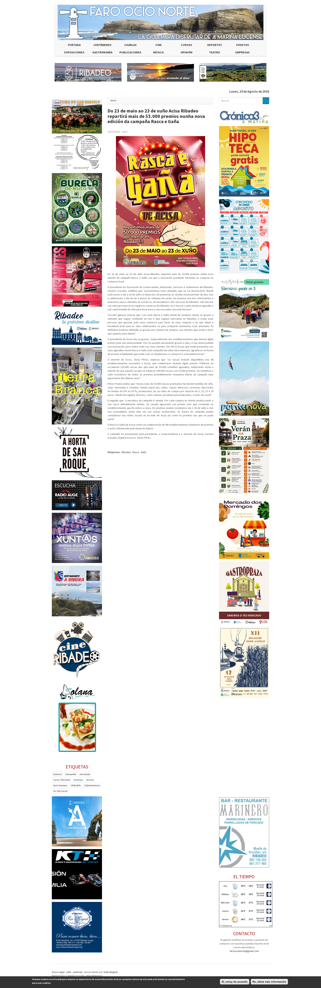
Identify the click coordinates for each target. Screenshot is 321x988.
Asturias (78, 779)
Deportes (214, 45)
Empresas (242, 52)
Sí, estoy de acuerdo (235, 981)
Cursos (186, 45)
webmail (77, 972)
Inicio (113, 100)
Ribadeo (126, 452)
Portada (74, 45)
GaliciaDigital (110, 972)
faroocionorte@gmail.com (244, 951)
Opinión (186, 52)
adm (68, 972)
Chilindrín (76, 785)
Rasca (135, 452)
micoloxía (85, 774)
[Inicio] (160, 22)
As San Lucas (60, 791)
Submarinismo (92, 785)
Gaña (143, 452)
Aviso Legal (58, 972)
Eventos (242, 45)
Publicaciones (130, 52)
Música (158, 52)
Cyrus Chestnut (61, 779)
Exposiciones (74, 52)
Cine (158, 45)
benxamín (71, 774)
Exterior (57, 774)
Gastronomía (102, 52)
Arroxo (90, 779)
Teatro (214, 52)
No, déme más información (269, 981)
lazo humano (60, 785)
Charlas (130, 45)
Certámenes (102, 45)
